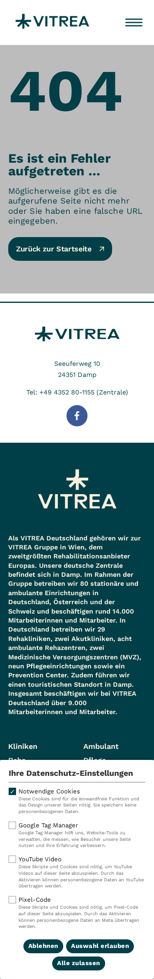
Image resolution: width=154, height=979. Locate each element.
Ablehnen (43, 946)
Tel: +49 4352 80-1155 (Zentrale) (77, 392)
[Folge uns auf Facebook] (77, 415)
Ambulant (101, 746)
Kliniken (22, 746)
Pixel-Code (78, 912)
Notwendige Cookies (78, 801)
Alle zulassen (78, 963)
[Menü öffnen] (134, 22)
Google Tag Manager (74, 835)
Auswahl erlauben (100, 946)
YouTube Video (81, 872)
